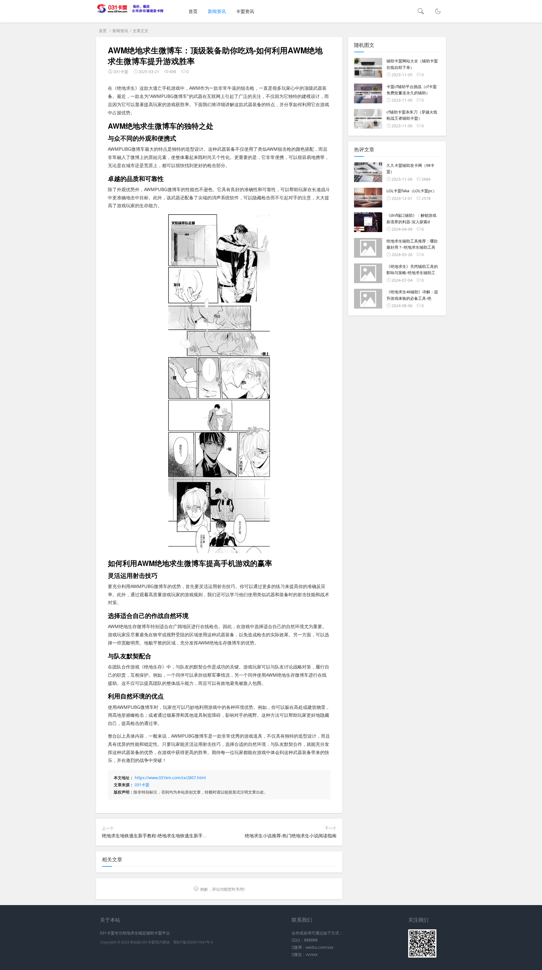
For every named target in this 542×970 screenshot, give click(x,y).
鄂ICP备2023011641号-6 (193, 942)
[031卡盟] (130, 12)
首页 (193, 11)
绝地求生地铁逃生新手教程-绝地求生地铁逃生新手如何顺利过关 (166, 836)
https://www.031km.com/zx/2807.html (170, 777)
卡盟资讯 (245, 11)
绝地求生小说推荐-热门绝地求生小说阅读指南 (290, 836)
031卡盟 (142, 784)
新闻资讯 (217, 11)
